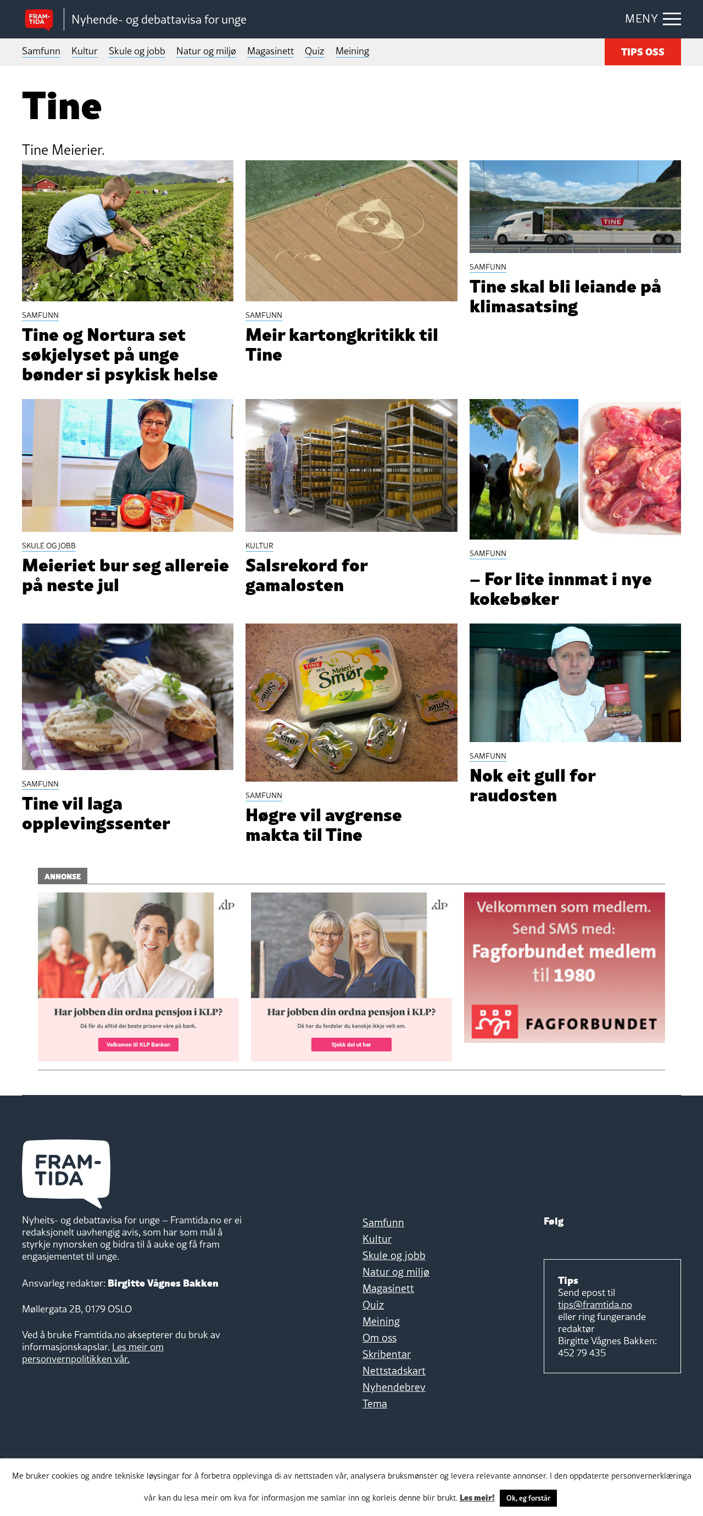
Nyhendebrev (394, 1387)
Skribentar (386, 1354)
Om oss (379, 1337)
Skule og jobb (137, 51)
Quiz (315, 51)
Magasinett (270, 51)
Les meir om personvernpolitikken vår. (93, 1353)
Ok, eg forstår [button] (528, 1498)
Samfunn (41, 51)
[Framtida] (43, 19)
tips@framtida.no (595, 1304)
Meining (352, 51)
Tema (374, 1403)
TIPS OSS (643, 50)
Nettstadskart (394, 1370)
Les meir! (477, 1497)
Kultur (84, 51)
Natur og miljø (206, 51)
